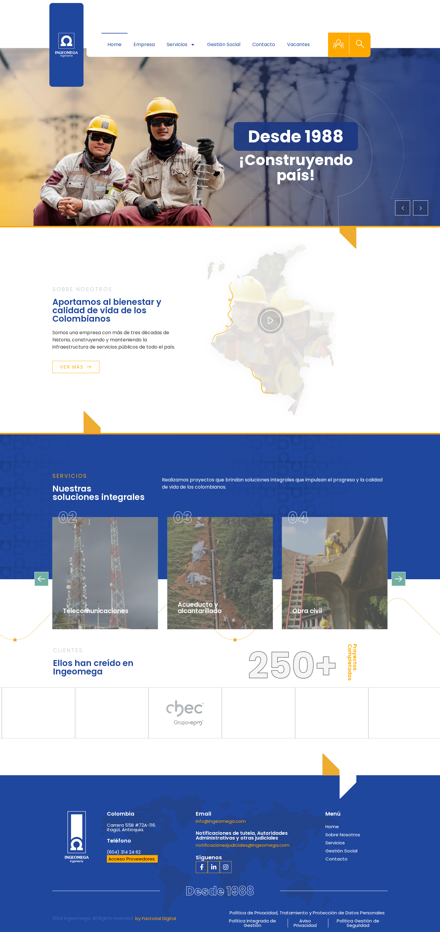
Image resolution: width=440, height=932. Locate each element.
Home (114, 44)
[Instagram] (226, 867)
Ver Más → (85, 612)
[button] (360, 45)
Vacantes (298, 44)
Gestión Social (223, 44)
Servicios (177, 44)
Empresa (144, 44)
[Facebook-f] (202, 867)
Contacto (263, 44)
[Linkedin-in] (214, 867)
